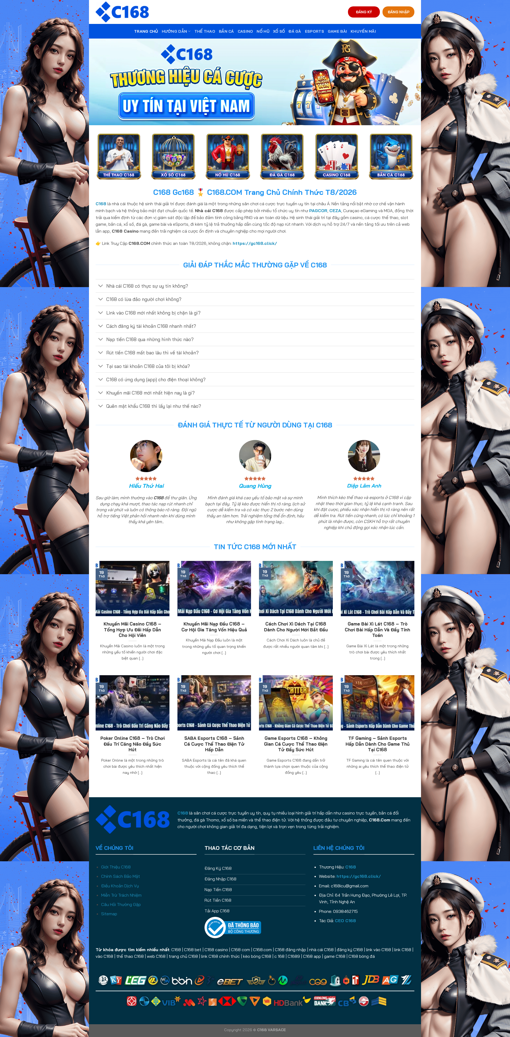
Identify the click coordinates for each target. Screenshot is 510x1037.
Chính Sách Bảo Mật (120, 876)
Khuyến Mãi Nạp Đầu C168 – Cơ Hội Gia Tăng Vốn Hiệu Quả (214, 626)
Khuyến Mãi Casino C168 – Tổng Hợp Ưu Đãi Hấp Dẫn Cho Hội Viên (132, 629)
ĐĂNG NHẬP (398, 12)
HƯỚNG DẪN (174, 31)
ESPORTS (314, 31)
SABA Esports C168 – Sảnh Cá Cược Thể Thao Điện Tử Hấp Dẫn (214, 743)
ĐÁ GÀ (294, 31)
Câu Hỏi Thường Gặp (121, 904)
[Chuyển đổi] (101, 286)
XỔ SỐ (279, 31)
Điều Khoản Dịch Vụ (120, 885)
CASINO (245, 31)
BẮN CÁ (226, 31)
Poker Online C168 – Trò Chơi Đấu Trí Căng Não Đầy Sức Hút (132, 743)
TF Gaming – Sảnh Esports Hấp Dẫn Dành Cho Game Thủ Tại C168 (378, 743)
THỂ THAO (204, 31)
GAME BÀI (337, 31)
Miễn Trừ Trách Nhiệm (121, 895)
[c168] (122, 12)
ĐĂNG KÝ (364, 12)
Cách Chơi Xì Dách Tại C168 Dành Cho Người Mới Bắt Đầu (296, 626)
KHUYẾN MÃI (363, 31)
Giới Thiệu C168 (116, 867)
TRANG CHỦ (146, 31)
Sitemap (109, 913)
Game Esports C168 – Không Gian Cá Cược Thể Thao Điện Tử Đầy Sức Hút (296, 743)
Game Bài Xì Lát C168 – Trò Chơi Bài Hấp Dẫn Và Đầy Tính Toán (377, 629)
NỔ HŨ (263, 31)
